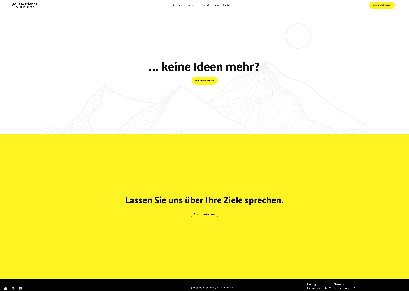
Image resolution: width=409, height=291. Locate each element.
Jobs (216, 5)
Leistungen (191, 5)
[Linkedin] (20, 288)
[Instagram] (13, 288)
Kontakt (227, 5)
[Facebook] (5, 288)
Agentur (177, 5)
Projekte (205, 5)
